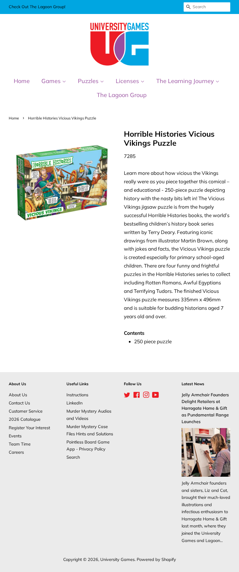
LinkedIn (74, 403)
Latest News (193, 383)
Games (51, 81)
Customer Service (26, 411)
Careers (16, 452)
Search (73, 457)
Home (22, 81)
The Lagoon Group (122, 94)
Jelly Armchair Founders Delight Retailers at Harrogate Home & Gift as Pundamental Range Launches (205, 408)
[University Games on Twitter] (127, 396)
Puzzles (89, 81)
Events (15, 436)
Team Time (20, 444)
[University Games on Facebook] (136, 396)
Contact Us (19, 403)
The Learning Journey (185, 81)
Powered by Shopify (156, 559)
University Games (117, 559)
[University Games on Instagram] (146, 396)
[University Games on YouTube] (155, 396)
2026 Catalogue (25, 419)
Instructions (77, 394)
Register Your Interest (29, 427)
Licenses (128, 81)
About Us (18, 394)
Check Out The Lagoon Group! (37, 6)
